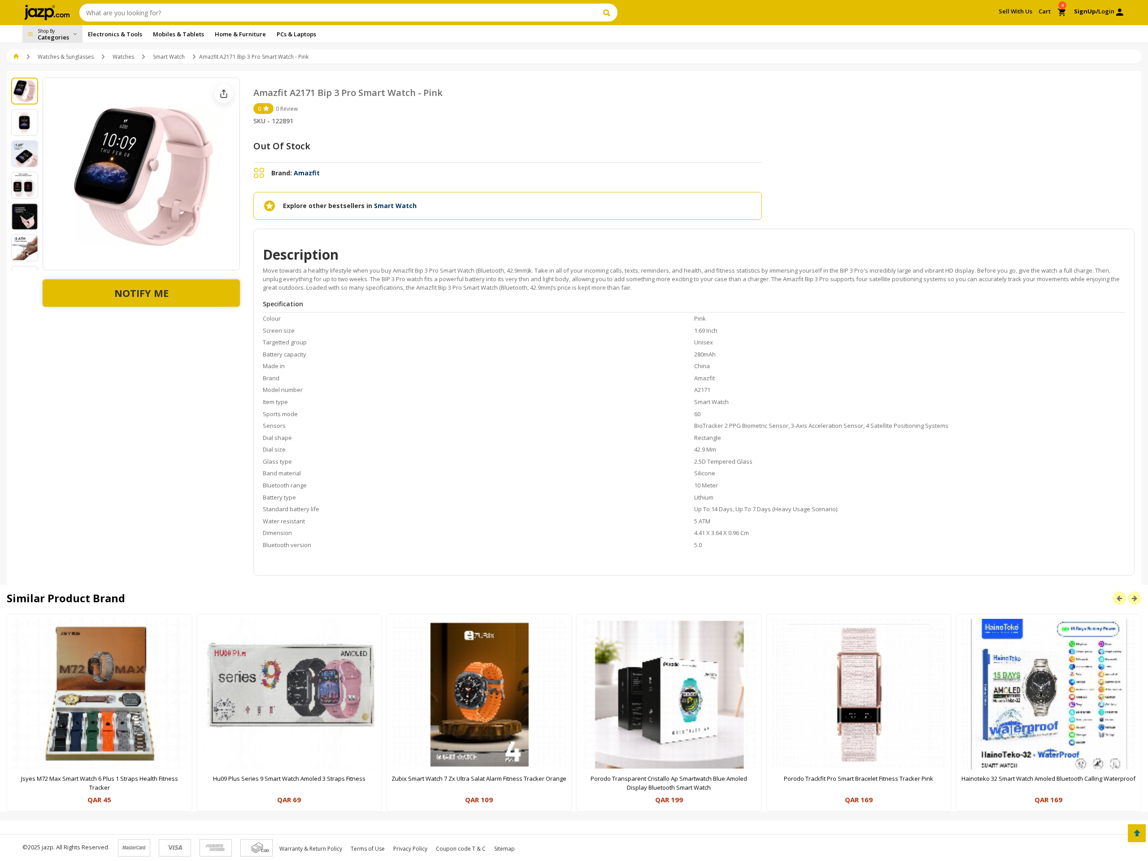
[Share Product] (223, 93)
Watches (123, 57)
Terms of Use (368, 848)
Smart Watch (169, 57)
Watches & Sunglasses (66, 57)
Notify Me (141, 293)
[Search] (608, 13)
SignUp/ (1086, 11)
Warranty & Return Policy (310, 848)
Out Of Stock (281, 146)
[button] (16, 57)
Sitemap (504, 848)
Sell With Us (1015, 11)
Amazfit (307, 173)
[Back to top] (1137, 833)
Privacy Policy (410, 848)
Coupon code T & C (461, 848)
